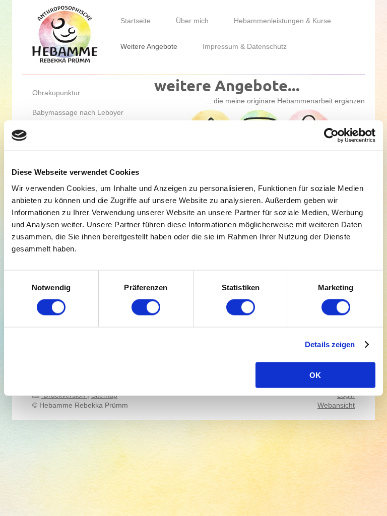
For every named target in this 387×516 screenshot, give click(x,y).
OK (315, 374)
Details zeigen (330, 344)
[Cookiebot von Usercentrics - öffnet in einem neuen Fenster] (331, 135)
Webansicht (336, 405)
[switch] (146, 307)
